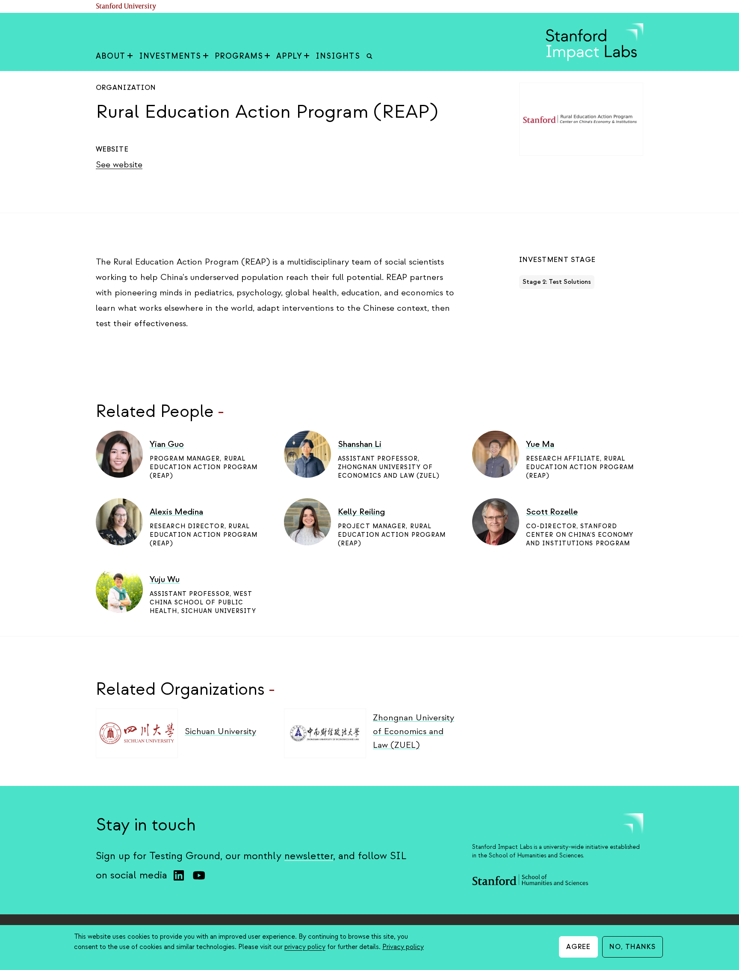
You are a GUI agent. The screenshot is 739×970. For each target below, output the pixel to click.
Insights (338, 56)
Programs (239, 56)
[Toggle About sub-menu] (130, 56)
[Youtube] (198, 875)
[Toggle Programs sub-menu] (267, 56)
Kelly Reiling (361, 511)
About (111, 56)
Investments (170, 56)
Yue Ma (540, 444)
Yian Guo (167, 444)
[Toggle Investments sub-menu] (205, 56)
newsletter (308, 856)
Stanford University (126, 6)
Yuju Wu (165, 579)
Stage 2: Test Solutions (557, 282)
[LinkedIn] (178, 875)
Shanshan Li (359, 444)
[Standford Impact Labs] (594, 59)
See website (119, 164)
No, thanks (632, 947)
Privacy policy (403, 947)
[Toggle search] (369, 56)
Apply (289, 56)
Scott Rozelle (552, 511)
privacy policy (304, 947)
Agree (578, 947)
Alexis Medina (176, 511)
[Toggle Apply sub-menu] (306, 56)
